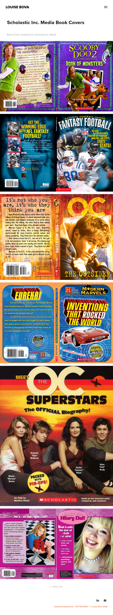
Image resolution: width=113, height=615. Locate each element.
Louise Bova (17, 7)
